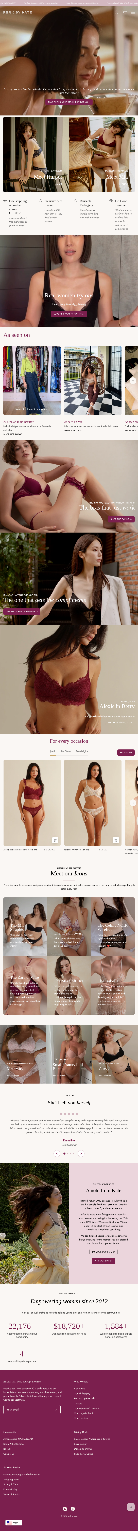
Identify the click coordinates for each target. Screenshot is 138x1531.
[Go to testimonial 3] (70, 1153)
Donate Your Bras (83, 1449)
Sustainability (80, 1444)
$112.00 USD (101, 849)
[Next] (133, 380)
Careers (78, 1403)
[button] (116, 12)
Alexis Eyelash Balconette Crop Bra (20, 849)
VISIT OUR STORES (103, 1260)
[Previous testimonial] (57, 1153)
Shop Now (126, 752)
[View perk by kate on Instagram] (65, 1508)
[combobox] (13, 1522)
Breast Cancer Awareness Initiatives (92, 1439)
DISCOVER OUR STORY (103, 1251)
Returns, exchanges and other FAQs (21, 1474)
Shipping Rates (11, 1479)
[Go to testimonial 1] (64, 1154)
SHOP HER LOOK (73, 430)
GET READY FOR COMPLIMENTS (22, 611)
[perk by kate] (17, 12)
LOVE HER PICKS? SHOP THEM (69, 313)
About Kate (79, 1388)
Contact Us (8, 1453)
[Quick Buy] (55, 840)
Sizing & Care (10, 1484)
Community (9, 1432)
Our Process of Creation (86, 1408)
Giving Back (81, 1432)
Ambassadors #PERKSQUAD (18, 1439)
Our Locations (81, 1418)
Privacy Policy (10, 1489)
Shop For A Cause (83, 1453)
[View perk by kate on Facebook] (72, 1508)
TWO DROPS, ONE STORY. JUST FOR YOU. (69, 102)
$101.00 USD (49, 849)
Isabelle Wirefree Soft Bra (76, 849)
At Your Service (11, 1467)
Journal (6, 1449)
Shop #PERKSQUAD (13, 1444)
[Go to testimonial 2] (67, 1153)
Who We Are (81, 1381)
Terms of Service (11, 1494)
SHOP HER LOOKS (12, 434)
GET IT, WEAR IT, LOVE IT (121, 722)
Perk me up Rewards (84, 1398)
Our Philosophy (82, 1393)
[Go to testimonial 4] (73, 1153)
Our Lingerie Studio (84, 1413)
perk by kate (72, 1516)
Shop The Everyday (121, 519)
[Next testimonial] (81, 1153)
